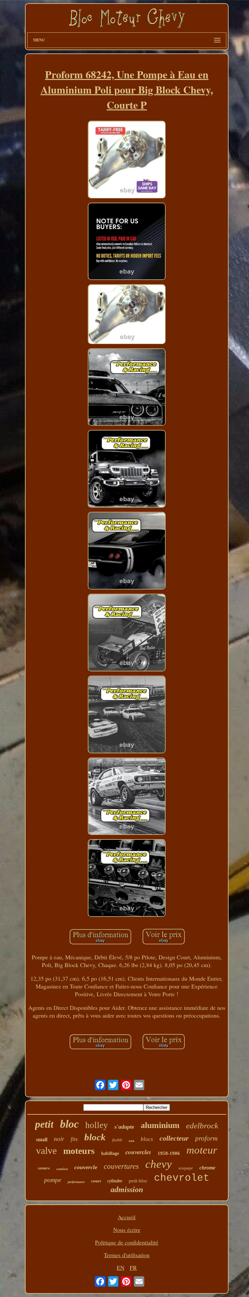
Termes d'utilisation (126, 1255)
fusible (117, 1140)
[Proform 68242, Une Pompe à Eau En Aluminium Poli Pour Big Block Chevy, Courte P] (126, 160)
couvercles (138, 1151)
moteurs (79, 1151)
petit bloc (138, 1180)
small (41, 1139)
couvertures (121, 1166)
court (96, 1181)
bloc (69, 1124)
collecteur (174, 1138)
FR (133, 1267)
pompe (52, 1179)
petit (44, 1124)
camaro (44, 1168)
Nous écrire (126, 1230)
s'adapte (124, 1126)
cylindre (114, 1181)
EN (120, 1267)
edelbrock (202, 1125)
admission (127, 1189)
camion (62, 1169)
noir (59, 1138)
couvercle (85, 1167)
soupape (185, 1168)
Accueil (127, 1217)
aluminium (160, 1125)
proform (206, 1138)
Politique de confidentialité (126, 1242)
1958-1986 (169, 1153)
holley (96, 1125)
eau (131, 1141)
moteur (201, 1150)
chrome (207, 1167)
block (95, 1137)
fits (74, 1139)
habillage (110, 1153)
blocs (147, 1139)
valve (46, 1150)
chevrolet (181, 1178)
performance (76, 1182)
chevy (158, 1164)
